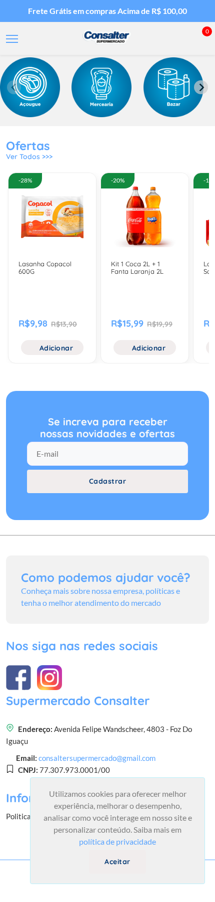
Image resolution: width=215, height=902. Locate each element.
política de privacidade (117, 841)
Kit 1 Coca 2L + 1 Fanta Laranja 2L (137, 268)
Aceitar (117, 861)
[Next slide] (201, 87)
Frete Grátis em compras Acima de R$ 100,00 (107, 10)
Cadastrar (107, 481)
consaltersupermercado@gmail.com (97, 757)
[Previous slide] (14, 87)
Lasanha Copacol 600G (45, 268)
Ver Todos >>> (29, 156)
